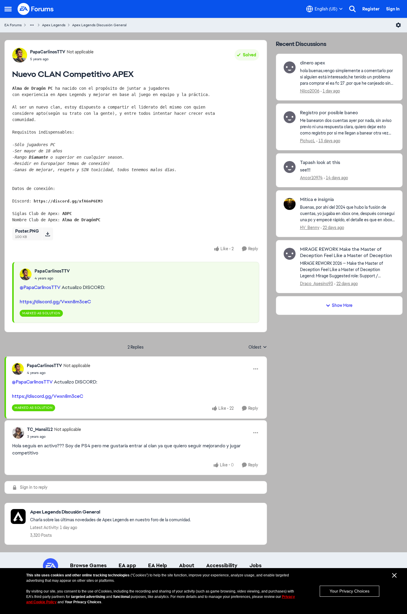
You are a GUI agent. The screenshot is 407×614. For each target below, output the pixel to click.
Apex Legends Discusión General (99, 25)
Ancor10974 (311, 177)
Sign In (393, 9)
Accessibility (221, 565)
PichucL (307, 140)
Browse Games (88, 565)
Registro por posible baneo (329, 113)
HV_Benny (309, 227)
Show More (342, 305)
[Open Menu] (398, 25)
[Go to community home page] (36, 9)
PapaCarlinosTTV (47, 52)
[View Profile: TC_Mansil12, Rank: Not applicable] (18, 433)
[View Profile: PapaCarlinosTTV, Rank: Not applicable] (19, 55)
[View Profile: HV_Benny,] (290, 204)
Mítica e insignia (317, 199)
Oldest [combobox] (257, 347)
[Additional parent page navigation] (31, 25)
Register (371, 9)
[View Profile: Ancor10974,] (290, 167)
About (186, 565)
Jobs (255, 565)
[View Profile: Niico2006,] (290, 67)
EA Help (157, 565)
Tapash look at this (320, 163)
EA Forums (13, 25)
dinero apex (312, 63)
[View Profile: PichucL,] (290, 117)
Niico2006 (309, 91)
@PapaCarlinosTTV (40, 287)
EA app (127, 565)
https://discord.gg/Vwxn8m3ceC (55, 302)
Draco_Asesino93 (316, 283)
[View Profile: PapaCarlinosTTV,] (26, 274)
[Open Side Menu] (8, 8)
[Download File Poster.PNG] (47, 234)
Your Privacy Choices (349, 591)
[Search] (352, 9)
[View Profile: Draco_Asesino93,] (290, 254)
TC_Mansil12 (40, 429)
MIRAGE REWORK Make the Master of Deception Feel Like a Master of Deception (346, 252)
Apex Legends (54, 25)
